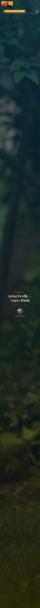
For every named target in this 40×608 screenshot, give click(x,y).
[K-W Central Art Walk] (7, 4)
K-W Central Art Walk (14, 11)
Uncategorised (20, 292)
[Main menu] (37, 12)
